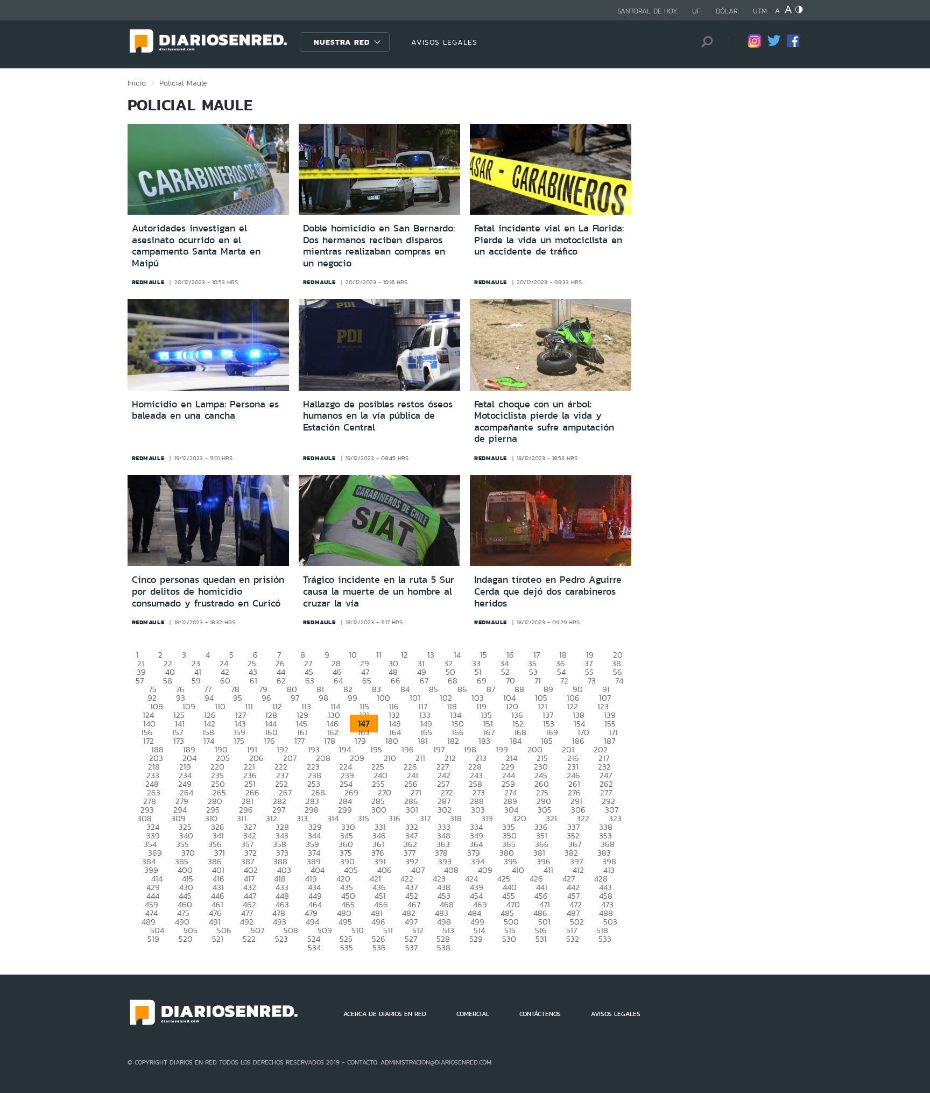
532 (572, 938)
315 (363, 818)
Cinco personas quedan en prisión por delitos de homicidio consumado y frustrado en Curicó (208, 591)
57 (140, 680)
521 (217, 938)
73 (592, 680)
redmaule (148, 282)
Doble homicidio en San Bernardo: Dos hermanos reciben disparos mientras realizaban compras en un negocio (379, 245)
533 (604, 938)
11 (379, 654)
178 (329, 740)
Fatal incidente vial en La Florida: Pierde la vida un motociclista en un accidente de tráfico (549, 239)
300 (378, 809)
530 (509, 938)
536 (379, 947)
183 (484, 740)
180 (391, 740)
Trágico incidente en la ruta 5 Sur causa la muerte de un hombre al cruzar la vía (378, 591)
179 (360, 740)
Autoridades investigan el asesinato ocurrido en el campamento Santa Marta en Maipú (196, 245)
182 (453, 740)
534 (314, 947)
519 (153, 938)
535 (346, 947)
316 (394, 818)
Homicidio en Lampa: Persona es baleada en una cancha (205, 410)
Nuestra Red (342, 42)
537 (411, 947)
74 (619, 680)
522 (249, 938)
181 (423, 740)
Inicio (137, 83)
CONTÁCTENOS (540, 1014)
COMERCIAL (472, 1014)
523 (281, 938)
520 (186, 938)
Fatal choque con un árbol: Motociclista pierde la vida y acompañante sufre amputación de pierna (544, 421)
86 (462, 689)
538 (443, 947)
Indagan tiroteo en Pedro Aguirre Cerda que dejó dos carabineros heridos (548, 591)
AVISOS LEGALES (444, 42)
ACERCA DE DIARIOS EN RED (384, 1014)
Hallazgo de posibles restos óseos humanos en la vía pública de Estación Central (378, 415)
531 (541, 938)
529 (476, 938)
